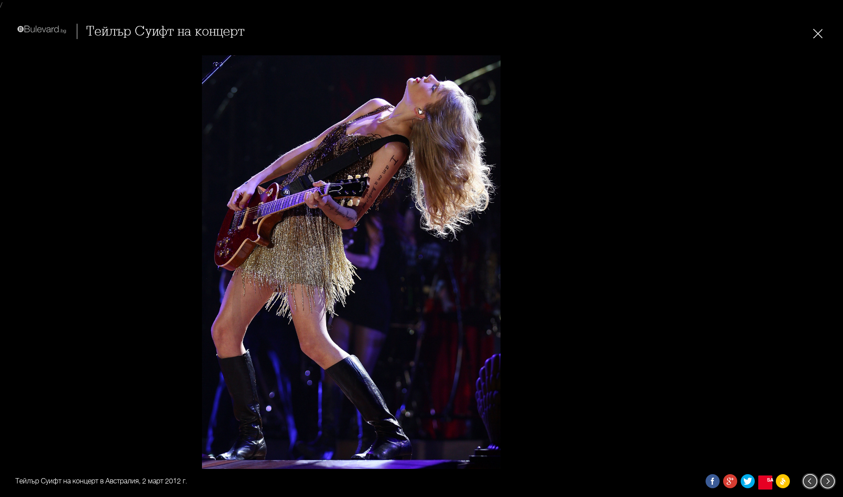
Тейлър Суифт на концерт (165, 31)
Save (769, 479)
